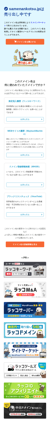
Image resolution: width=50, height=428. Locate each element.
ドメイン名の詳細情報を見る (25, 244)
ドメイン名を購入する (26, 42)
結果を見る (25, 119)
